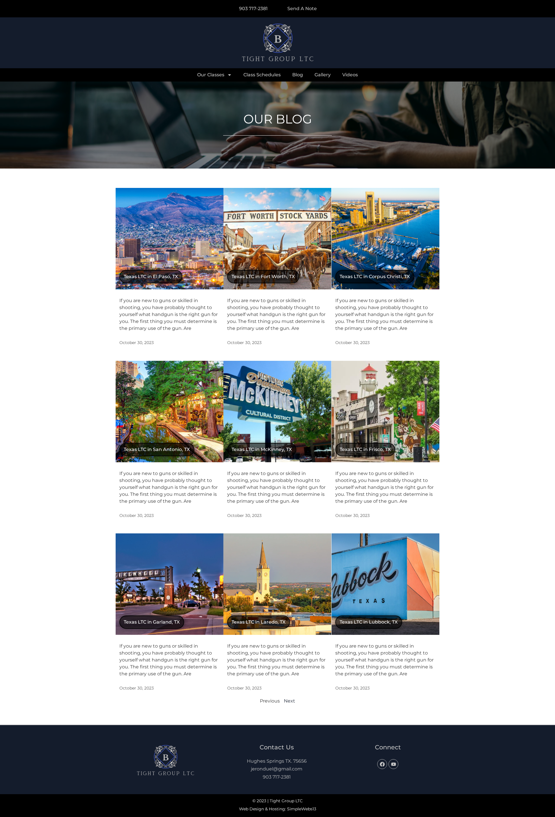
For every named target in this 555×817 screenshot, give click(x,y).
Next (289, 701)
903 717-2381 (277, 777)
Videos (350, 74)
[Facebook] (382, 764)
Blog (297, 74)
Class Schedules (262, 74)
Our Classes (210, 74)
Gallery (322, 74)
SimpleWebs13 (301, 809)
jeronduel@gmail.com (276, 769)
